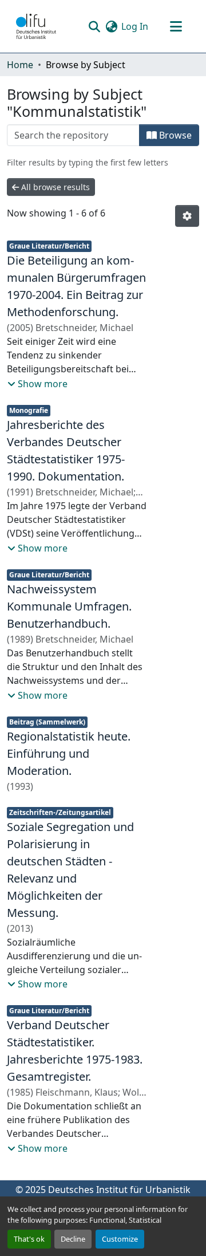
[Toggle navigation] (176, 26)
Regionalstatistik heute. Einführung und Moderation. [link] (68, 753)
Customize (120, 1239)
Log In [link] (134, 26)
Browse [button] (174, 135)
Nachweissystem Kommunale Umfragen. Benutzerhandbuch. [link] (69, 606)
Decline (73, 1239)
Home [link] (20, 64)
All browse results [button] (54, 187)
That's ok (29, 1239)
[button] (36, 26)
